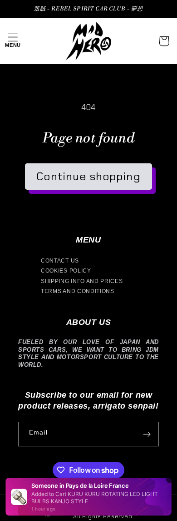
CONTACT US (60, 261)
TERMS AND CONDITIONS (77, 291)
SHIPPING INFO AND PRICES (82, 281)
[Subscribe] (146, 434)
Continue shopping (88, 176)
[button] (13, 41)
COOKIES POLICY (66, 271)
